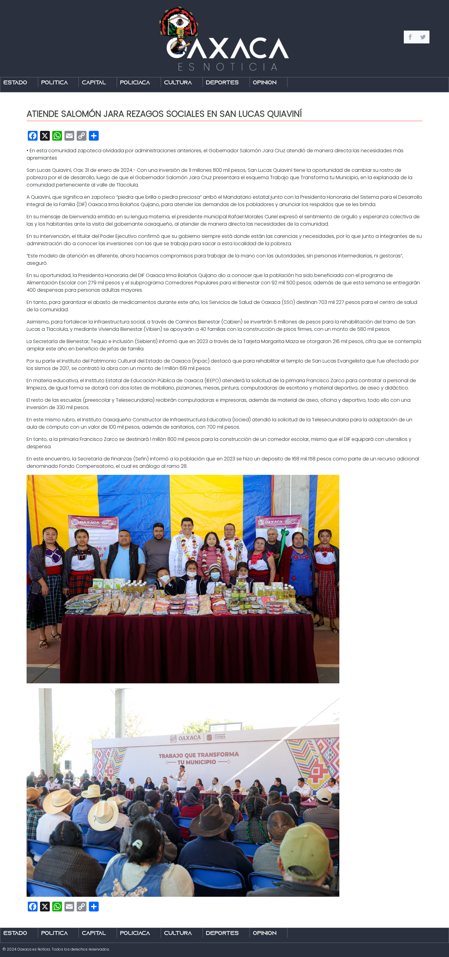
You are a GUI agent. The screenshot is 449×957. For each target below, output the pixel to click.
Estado (15, 83)
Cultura (178, 83)
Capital (94, 83)
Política (54, 83)
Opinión (264, 83)
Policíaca (135, 83)
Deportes (222, 83)
